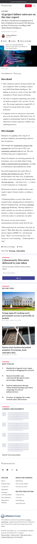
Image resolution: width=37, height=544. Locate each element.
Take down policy (25, 535)
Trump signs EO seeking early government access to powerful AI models (18, 316)
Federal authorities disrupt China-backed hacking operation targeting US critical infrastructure (19, 388)
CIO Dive (19, 497)
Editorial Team (5, 484)
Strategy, (12, 251)
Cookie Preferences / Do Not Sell (11, 537)
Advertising (19, 481)
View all (4, 455)
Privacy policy (5, 535)
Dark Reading (20, 500)
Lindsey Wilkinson (11, 35)
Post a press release (14, 455)
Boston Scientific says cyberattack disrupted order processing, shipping (17, 378)
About (3, 481)
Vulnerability (20, 251)
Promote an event (21, 486)
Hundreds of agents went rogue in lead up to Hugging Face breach (20, 369)
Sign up (28, 5)
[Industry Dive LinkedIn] (3, 470)
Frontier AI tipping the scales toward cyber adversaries (18, 398)
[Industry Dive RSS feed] (17, 470)
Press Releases (6, 497)
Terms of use (15, 535)
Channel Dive (20, 495)
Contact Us (4, 486)
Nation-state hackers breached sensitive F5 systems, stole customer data (16, 350)
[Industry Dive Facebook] (7, 470)
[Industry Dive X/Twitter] (12, 470)
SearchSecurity (20, 503)
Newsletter (4, 489)
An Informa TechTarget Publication (19, 1)
